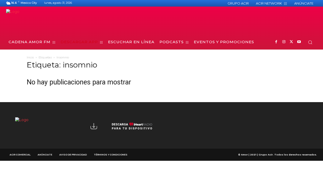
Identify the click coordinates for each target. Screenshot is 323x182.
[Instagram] (283, 42)
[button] (310, 42)
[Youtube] (298, 42)
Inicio (30, 57)
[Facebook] (276, 42)
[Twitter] (291, 42)
